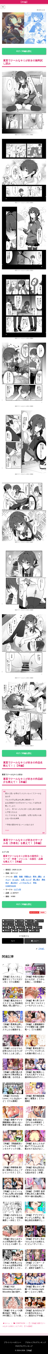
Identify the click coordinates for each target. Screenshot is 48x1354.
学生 (35, 883)
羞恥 (15, 877)
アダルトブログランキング (35, 1342)
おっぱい (15, 880)
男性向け (8, 930)
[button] (35, 941)
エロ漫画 (20, 921)
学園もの (27, 877)
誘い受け (36, 880)
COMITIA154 (11, 886)
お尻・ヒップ (26, 880)
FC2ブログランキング (24, 1346)
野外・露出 (37, 877)
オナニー (40, 921)
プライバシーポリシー (12, 1342)
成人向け (14, 883)
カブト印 (17, 889)
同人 (13, 927)
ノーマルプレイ (25, 883)
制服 (21, 877)
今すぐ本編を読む (24, 51)
